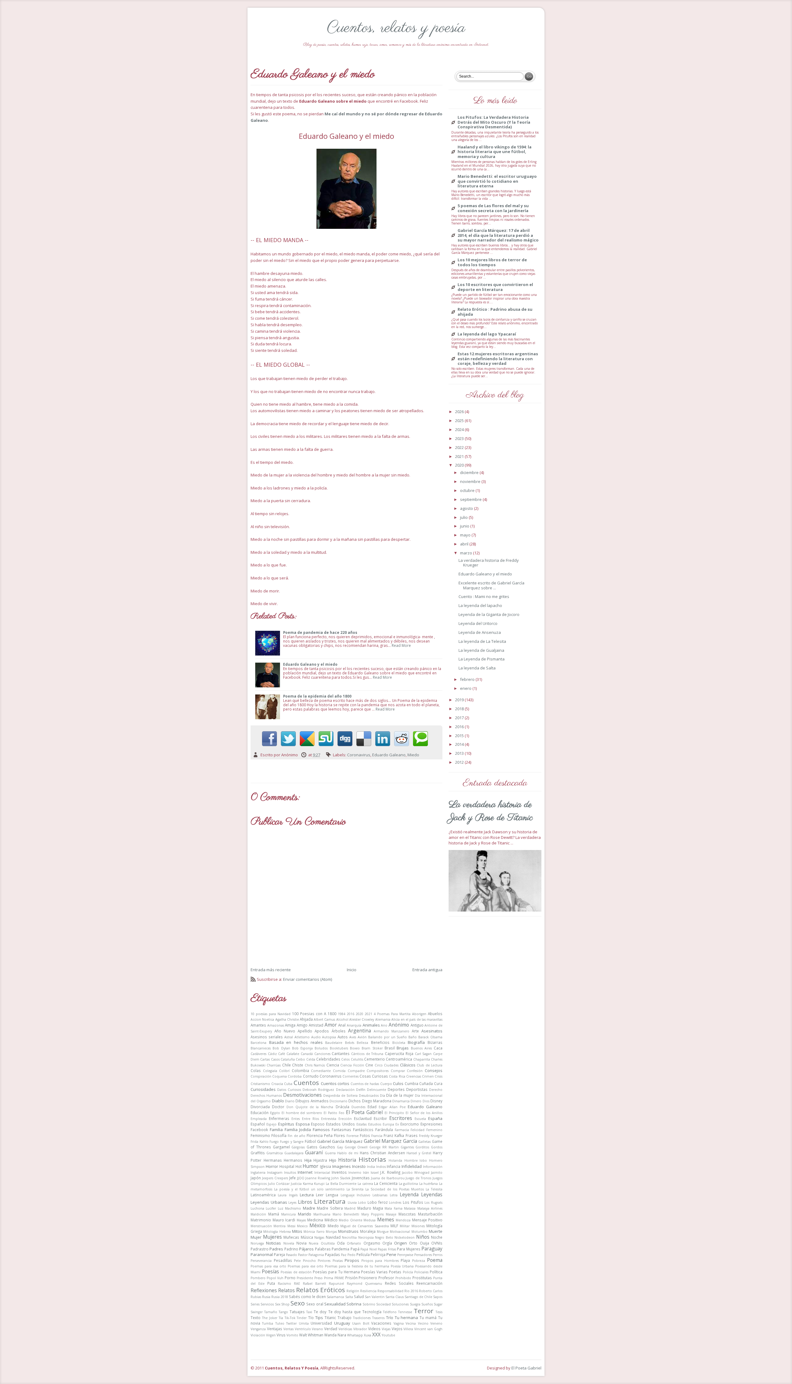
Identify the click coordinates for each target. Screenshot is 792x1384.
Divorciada (260, 1106)
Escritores (400, 1118)
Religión (352, 1291)
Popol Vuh (275, 1278)
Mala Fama (393, 1208)
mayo (465, 535)
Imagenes (341, 1166)
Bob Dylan (281, 1048)
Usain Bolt (360, 1323)
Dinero (416, 1101)
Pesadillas (283, 1260)
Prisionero (368, 1277)
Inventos (339, 1172)
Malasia (409, 1208)
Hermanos (293, 1160)
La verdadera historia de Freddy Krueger (488, 562)
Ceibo (300, 1059)
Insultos (290, 1172)
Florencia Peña (320, 1135)
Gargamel (281, 1146)
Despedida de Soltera (340, 1095)
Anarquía (354, 1025)
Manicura (288, 1214)
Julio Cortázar (279, 1183)
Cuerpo (386, 1084)
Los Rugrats (433, 1202)
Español (258, 1123)
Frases (412, 1135)
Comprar (398, 1071)
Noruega (257, 1243)
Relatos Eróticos (320, 1289)
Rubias (256, 1297)
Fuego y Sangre (291, 1141)
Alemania (382, 1019)
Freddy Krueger (430, 1136)
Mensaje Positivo (427, 1219)
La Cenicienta (386, 1183)
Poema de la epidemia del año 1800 (317, 696)
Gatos (312, 1146)
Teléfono (390, 1312)
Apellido (305, 1030)
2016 (350, 1014)
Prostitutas (422, 1277)
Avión (362, 1037)
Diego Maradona (376, 1100)
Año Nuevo (284, 1030)
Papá (355, 1248)
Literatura (330, 1201)
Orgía (387, 1243)
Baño (412, 1037)
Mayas (301, 1220)
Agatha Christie (287, 1019)
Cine (369, 1064)
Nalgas (319, 1237)
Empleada (259, 1119)
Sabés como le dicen (307, 1296)
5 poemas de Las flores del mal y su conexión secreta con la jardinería (493, 208)
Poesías (270, 1271)
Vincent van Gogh (428, 1329)
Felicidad (417, 1130)
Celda (310, 1059)
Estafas (361, 1124)
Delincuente (376, 1089)
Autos (343, 1036)
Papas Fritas (387, 1249)
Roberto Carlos (430, 1291)
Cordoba (295, 1076)
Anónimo (399, 1024)
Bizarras (435, 1042)
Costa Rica (397, 1076)
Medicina (315, 1219)
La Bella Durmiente (341, 1183)
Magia (378, 1208)
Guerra (330, 1153)
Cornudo (311, 1076)
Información (432, 1166)
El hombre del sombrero (302, 1113)
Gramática (274, 1153)
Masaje (391, 1214)
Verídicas (345, 1329)
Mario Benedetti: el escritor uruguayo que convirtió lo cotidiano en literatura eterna (497, 181)
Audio (316, 1037)
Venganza (258, 1329)
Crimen (428, 1076)
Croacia (277, 1084)
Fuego (274, 1141)
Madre (309, 1208)
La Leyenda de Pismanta (481, 659)
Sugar (438, 1304)
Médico (331, 1219)
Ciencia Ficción (352, 1065)
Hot (298, 1166)
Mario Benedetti (346, 1214)
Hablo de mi (347, 1153)
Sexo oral (314, 1303)
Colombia (300, 1070)
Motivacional (400, 1231)
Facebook (259, 1129)
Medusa (370, 1220)
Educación (260, 1112)
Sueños (427, 1304)
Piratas (338, 1260)
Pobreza (418, 1260)
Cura (438, 1083)
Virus (281, 1334)
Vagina (399, 1323)
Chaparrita (421, 1059)
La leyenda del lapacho (480, 605)
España (435, 1118)
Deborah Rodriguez (318, 1089)
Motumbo (419, 1231)
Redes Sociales (399, 1283)
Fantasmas (341, 1129)
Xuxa (367, 1335)
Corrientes (350, 1076)
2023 (460, 438)
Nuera (313, 1243)
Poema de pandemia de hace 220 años (320, 632)
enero (466, 688)
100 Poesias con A (309, 1013)
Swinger (257, 1312)
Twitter (291, 1323)
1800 (332, 1013)
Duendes (358, 1107)
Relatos (286, 1290)
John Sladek (341, 1178)
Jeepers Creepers (275, 1178)
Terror (423, 1310)
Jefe (292, 1177)
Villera (408, 1329)
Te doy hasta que (344, 1311)
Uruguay (342, 1323)
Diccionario (338, 1101)
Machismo (293, 1208)
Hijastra (320, 1160)
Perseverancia (261, 1260)
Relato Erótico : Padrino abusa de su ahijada (495, 312)
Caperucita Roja (399, 1053)
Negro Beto (384, 1237)
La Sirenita (355, 1189)
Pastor (303, 1255)
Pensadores (423, 1255)
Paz (343, 1255)
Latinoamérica (263, 1194)
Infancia (393, 1166)
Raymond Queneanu (364, 1283)
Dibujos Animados (311, 1100)
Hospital (286, 1166)
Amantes (258, 1025)
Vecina (411, 1323)
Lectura (307, 1195)
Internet (305, 1172)
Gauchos (327, 1146)
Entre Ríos (310, 1119)
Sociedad (383, 1304)
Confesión (415, 1071)
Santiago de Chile (418, 1297)
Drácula (342, 1106)
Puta (271, 1283)
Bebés (349, 1042)
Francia (376, 1136)
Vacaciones (381, 1323)
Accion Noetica (262, 1019)
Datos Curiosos (289, 1089)
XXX (376, 1334)
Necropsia (366, 1237)
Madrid (349, 1208)
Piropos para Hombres (380, 1260)
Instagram (274, 1172)
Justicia (296, 1183)
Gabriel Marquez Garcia (390, 1141)
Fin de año (296, 1136)
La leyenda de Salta (477, 668)
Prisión (351, 1277)
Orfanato (354, 1243)
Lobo (362, 1202)
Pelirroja (378, 1254)
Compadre (356, 1071)
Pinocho (309, 1260)
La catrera (365, 1183)
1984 (341, 1014)
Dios (426, 1101)
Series (255, 1304)
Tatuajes (297, 1311)
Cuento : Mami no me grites (483, 596)
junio (465, 526)
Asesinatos (431, 1031)
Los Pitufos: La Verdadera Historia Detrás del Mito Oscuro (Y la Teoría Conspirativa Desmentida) (494, 122)
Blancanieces (261, 1048)
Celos (345, 1059)
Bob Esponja (302, 1048)
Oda (341, 1243)
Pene (391, 1254)
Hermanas (273, 1160)
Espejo (271, 1124)
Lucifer (271, 1208)
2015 (460, 735)
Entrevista (328, 1119)
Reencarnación (429, 1283)
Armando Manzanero (391, 1031)
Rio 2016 (411, 1291)
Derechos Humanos (266, 1095)
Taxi (309, 1312)
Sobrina (353, 1304)
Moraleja (368, 1231)
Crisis (438, 1076)
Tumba (267, 1323)
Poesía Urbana (402, 1266)
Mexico (302, 1226)
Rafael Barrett (314, 1283)
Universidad (321, 1323)
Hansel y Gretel (419, 1153)
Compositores (378, 1071)
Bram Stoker (372, 1048)
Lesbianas (379, 1195)
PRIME (339, 1278)
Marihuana (321, 1214)
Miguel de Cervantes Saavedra (364, 1226)
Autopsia (329, 1037)
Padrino (291, 1248)
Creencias (413, 1076)
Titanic (330, 1317)
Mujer (256, 1237)
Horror (272, 1166)
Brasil (390, 1047)
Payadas (332, 1254)
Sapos (437, 1297)
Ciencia (332, 1064)
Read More (401, 645)
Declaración (345, 1089)
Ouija (424, 1243)
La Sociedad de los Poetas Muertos (394, 1189)
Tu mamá (428, 1317)
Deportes (396, 1089)
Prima (328, 1278)
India (371, 1166)
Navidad (333, 1237)
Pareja (279, 1254)
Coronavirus (358, 755)
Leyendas (431, 1194)
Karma (308, 1183)
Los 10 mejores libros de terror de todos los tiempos (492, 262)
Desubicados (369, 1095)
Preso (318, 1278)
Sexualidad (335, 1304)
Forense (352, 1136)
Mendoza (403, 1220)
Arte (415, 1030)
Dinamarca (401, 1101)
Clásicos (407, 1065)
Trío (389, 1317)
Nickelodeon (404, 1237)
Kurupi (319, 1183)
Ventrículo (303, 1329)
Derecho (435, 1089)
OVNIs (436, 1243)
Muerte (435, 1231)
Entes (295, 1119)
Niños (422, 1236)
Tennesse (405, 1312)
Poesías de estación (296, 1272)
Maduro (364, 1208)
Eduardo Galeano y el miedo (310, 664)
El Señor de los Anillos (424, 1113)
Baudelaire (333, 1042)
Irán (366, 1172)
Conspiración (261, 1076)
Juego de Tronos (418, 1178)
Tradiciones (362, 1318)
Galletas (424, 1141)
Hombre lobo (415, 1160)
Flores (339, 1135)
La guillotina (408, 1183)
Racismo (284, 1283)
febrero (468, 679)
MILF (394, 1225)
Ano (384, 1025)
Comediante (321, 1071)
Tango (283, 1312)
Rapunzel (336, 1283)
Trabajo (344, 1317)
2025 (460, 420)
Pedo (351, 1255)
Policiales (421, 1272)
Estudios (374, 1124)
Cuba (288, 1084)
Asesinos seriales (267, 1036)
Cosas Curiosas (373, 1076)
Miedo (413, 755)
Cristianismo (260, 1084)
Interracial (322, 1172)
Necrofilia (349, 1237)
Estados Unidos (340, 1123)
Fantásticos (363, 1129)
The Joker (269, 1318)
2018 (460, 708)
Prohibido (403, 1278)
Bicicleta (398, 1042)
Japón (256, 1177)
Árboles (339, 1030)
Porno (290, 1277)
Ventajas (274, 1328)
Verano (317, 1329)
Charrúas (274, 1065)
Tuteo (279, 1323)
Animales (371, 1025)
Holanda (395, 1160)
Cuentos (306, 1082)
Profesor (386, 1277)
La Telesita (434, 1189)
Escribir (380, 1118)
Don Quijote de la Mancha (309, 1107)
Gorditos (422, 1147)
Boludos (321, 1048)
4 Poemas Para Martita (392, 1014)
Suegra (415, 1304)
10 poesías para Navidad (271, 1014)
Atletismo (302, 1037)
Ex (397, 1124)
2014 (460, 744)
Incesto (359, 1166)
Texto (255, 1317)
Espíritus (286, 1124)
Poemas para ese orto (305, 1266)
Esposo (318, 1123)
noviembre (470, 481)
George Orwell (356, 1147)
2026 (460, 411)
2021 (368, 1014)
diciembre (470, 472)
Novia (301, 1243)
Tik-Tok (290, 1318)
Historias (372, 1159)
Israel (375, 1172)
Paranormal (262, 1254)
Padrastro (260, 1248)
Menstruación (261, 1226)
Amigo (302, 1025)
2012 (460, 762)
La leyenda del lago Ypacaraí (487, 334)
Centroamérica (399, 1059)
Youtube (388, 1335)
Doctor (278, 1106)
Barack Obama (430, 1037)
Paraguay (431, 1248)
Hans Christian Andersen (382, 1152)
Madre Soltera (329, 1208)
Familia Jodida (298, 1129)
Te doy (320, 1311)
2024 (460, 429)
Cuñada (426, 1083)
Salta (349, 1297)
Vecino (423, 1323)
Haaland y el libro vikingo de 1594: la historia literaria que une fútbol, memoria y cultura (495, 152)
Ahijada (306, 1019)
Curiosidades (263, 1089)
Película (363, 1254)
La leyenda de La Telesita (482, 641)
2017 (460, 717)
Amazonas (275, 1025)
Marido (304, 1214)
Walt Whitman (311, 1334)
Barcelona (258, 1042)
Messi (291, 1226)
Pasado (291, 1255)
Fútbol (310, 1141)
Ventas (288, 1329)
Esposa (303, 1124)
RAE (297, 1283)
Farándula (384, 1129)
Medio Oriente (350, 1220)
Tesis (439, 1312)
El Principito (394, 1113)
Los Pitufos (413, 1202)
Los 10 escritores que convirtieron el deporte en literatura (495, 287)
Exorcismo (409, 1123)
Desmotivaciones (302, 1094)
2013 (460, 753)
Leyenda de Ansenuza (479, 632)
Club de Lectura (429, 1065)
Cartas (265, 1059)
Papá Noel (368, 1249)
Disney (436, 1100)
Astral (288, 1037)
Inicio (351, 969)
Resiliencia (368, 1291)
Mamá (273, 1213)
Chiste (297, 1064)
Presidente (305, 1278)
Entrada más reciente (271, 969)
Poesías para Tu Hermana (336, 1271)
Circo (379, 1065)
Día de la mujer (400, 1095)
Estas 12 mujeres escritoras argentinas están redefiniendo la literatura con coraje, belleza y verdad (498, 359)
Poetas (395, 1271)
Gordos (436, 1147)
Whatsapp (355, 1335)
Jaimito (436, 1172)
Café (281, 1054)
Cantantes (341, 1053)
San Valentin (375, 1297)
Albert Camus (324, 1019)
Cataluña (288, 1059)
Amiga (290, 1025)
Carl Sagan (423, 1054)
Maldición (258, 1214)
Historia (347, 1159)
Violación (258, 1335)
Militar (405, 1226)
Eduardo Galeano (389, 755)
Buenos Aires (421, 1048)
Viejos (397, 1328)
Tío (311, 1317)
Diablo (278, 1101)
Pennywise (405, 1255)
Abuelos (435, 1013)
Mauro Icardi (284, 1219)
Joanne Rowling (317, 1178)
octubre (468, 490)
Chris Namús (315, 1065)
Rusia (266, 1297)
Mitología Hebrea (277, 1231)
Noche (436, 1237)
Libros (305, 1201)
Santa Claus (394, 1297)
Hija (308, 1160)
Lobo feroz (378, 1202)
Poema (434, 1260)
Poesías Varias (374, 1271)
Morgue (383, 1231)
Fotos (365, 1135)
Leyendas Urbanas (269, 1202)
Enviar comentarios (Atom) (307, 979)
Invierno (354, 1172)
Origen (400, 1243)
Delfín (360, 1089)
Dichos (354, 1100)
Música (307, 1237)
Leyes (292, 1202)
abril (464, 544)
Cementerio (374, 1059)
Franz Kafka (394, 1135)
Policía (408, 1272)
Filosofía (278, 1135)
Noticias (273, 1243)
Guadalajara (293, 1153)
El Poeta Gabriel (364, 1112)
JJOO (300, 1178)
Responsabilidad (390, 1291)
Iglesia (325, 1166)
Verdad (330, 1328)
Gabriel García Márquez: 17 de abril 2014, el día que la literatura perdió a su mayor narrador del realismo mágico (498, 235)
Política (436, 1271)
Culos (398, 1083)
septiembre (471, 499)
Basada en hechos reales (296, 1042)
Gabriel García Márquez (340, 1141)
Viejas (386, 1329)
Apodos (322, 1030)
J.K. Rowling (390, 1172)
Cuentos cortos (335, 1083)
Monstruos (348, 1231)
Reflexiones (264, 1290)
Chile (286, 1064)
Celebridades (328, 1059)
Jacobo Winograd (415, 1172)
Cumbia (411, 1083)
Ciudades (391, 1065)
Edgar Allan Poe (392, 1107)
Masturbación (430, 1213)
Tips (319, 1317)
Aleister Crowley (361, 1019)
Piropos (352, 1260)
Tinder (302, 1318)
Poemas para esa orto (268, 1266)
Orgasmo (372, 1243)
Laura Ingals (287, 1195)
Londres (395, 1202)
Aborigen (419, 1014)
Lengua (332, 1194)
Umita (304, 1323)
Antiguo (417, 1025)
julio (464, 517)
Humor (310, 1166)
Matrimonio (261, 1219)
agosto (467, 508)
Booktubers (339, 1048)
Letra (394, 1195)
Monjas (331, 1231)
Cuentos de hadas (365, 1084)
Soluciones (400, 1304)
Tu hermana (406, 1317)
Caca (438, 1047)
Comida (339, 1071)
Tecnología (371, 1311)
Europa (388, 1124)
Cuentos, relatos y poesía (396, 28)
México (317, 1225)
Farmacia (402, 1130)
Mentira (279, 1226)
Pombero (258, 1278)
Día (382, 1095)
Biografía (416, 1042)
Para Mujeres (408, 1248)
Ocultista (328, 1243)
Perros (437, 1255)
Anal (342, 1025)
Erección (345, 1119)
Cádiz (272, 1054)
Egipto (275, 1113)
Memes (385, 1219)
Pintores (324, 1260)
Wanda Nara (335, 1334)
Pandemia (340, 1248)
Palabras (323, 1248)
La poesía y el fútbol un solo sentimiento (309, 1189)
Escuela (420, 1119)
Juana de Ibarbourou (388, 1178)
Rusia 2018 (279, 1297)
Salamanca (335, 1297)
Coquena (279, 1076)
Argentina (359, 1030)
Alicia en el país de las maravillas (416, 1019)
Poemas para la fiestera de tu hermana (357, 1266)
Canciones (322, 1054)
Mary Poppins (372, 1214)
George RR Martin (384, 1147)
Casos (275, 1059)
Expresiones (431, 1123)
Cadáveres (258, 1054)
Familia (276, 1129)
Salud (359, 1296)
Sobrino (369, 1304)
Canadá (307, 1054)
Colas (256, 1070)
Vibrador (360, 1329)
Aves (352, 1037)
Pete (297, 1260)
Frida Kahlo (260, 1141)
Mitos (297, 1231)
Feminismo (260, 1135)
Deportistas (417, 1089)
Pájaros (306, 1249)
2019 (460, 700)
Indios (381, 1166)
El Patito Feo (334, 1113)
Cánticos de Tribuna (367, 1054)
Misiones (418, 1226)
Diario (290, 1101)
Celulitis (357, 1059)
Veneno (436, 1323)
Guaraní (314, 1152)
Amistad (316, 1025)
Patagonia (316, 1255)
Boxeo (355, 1048)
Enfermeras (279, 1118)
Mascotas (407, 1213)
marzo (466, 553)
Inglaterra (258, 1172)
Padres (276, 1249)
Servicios (267, 1304)
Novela (288, 1243)
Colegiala (270, 1071)
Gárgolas (298, 1147)
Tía (281, 1318)
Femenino (434, 1130)
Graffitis (258, 1152)
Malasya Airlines (429, 1208)
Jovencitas (361, 1177)
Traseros (378, 1318)
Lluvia (352, 1202)
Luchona (257, 1208)
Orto (413, 1243)
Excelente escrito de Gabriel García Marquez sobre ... (491, 585)
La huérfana (428, 1183)
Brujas (403, 1048)
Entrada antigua (427, 969)
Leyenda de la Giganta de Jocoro (488, 614)
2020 (359, 1014)
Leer (320, 1194)
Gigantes (407, 1147)
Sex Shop (282, 1304)
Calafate (292, 1054)
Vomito (292, 1335)
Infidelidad (412, 1166)
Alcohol (342, 1019)
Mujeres (272, 1236)
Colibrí (284, 1071)
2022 (460, 447)
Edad (372, 1106)
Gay (340, 1147)
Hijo (332, 1160)
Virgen (271, 1335)
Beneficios (380, 1042)
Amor (331, 1024)
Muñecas (291, 1237)
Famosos (321, 1129)
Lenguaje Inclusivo (355, 1195)
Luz (280, 1208)
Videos (374, 1328)
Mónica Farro (313, 1231)
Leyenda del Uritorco (477, 623)
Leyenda (409, 1194)
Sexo (298, 1303)
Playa (405, 1260)
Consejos (433, 1070)
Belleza (362, 1042)
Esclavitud (363, 1118)
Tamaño (270, 1312)
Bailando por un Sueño (387, 1037)
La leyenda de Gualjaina (481, 650)
